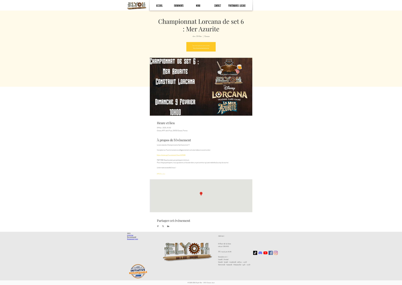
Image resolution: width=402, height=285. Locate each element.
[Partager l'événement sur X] (163, 226)
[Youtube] (265, 253)
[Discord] (260, 253)
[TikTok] (255, 253)
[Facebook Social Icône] (271, 253)
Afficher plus (161, 174)
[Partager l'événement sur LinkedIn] (168, 226)
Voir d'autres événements (201, 48)
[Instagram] (276, 253)
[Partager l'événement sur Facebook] (158, 226)
